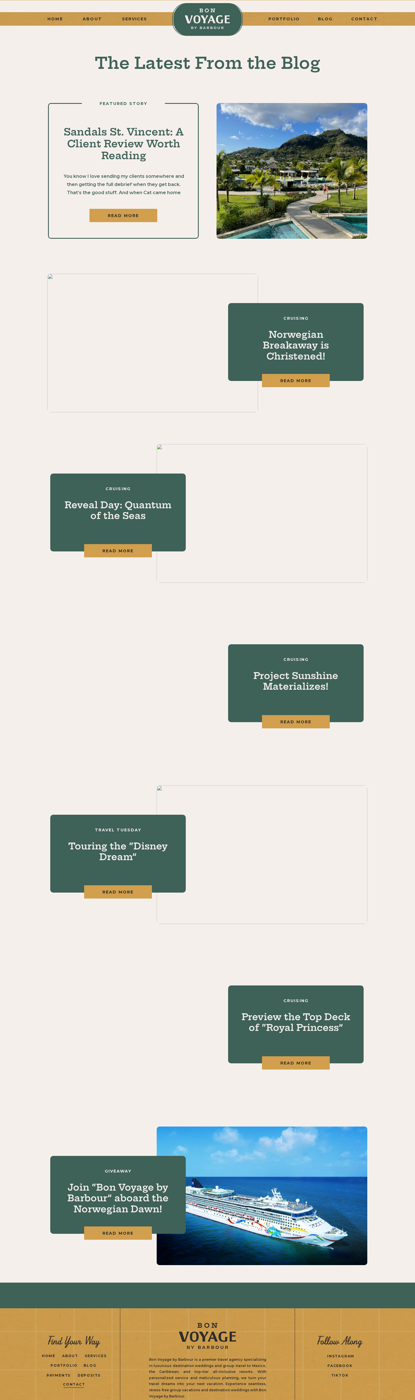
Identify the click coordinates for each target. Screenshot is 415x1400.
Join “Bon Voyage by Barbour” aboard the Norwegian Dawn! (118, 1198)
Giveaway (118, 1171)
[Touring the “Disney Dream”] (262, 854)
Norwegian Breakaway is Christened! (296, 345)
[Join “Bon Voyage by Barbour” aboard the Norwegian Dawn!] (262, 1196)
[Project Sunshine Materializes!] (152, 684)
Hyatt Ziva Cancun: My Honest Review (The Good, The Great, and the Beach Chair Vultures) (123, 155)
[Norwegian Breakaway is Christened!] (152, 343)
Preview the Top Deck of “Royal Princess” (296, 1022)
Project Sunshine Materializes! (296, 681)
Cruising (296, 318)
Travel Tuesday (118, 829)
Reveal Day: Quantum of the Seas (118, 510)
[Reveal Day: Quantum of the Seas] (262, 513)
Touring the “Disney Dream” (118, 851)
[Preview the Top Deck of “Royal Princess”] (152, 1025)
